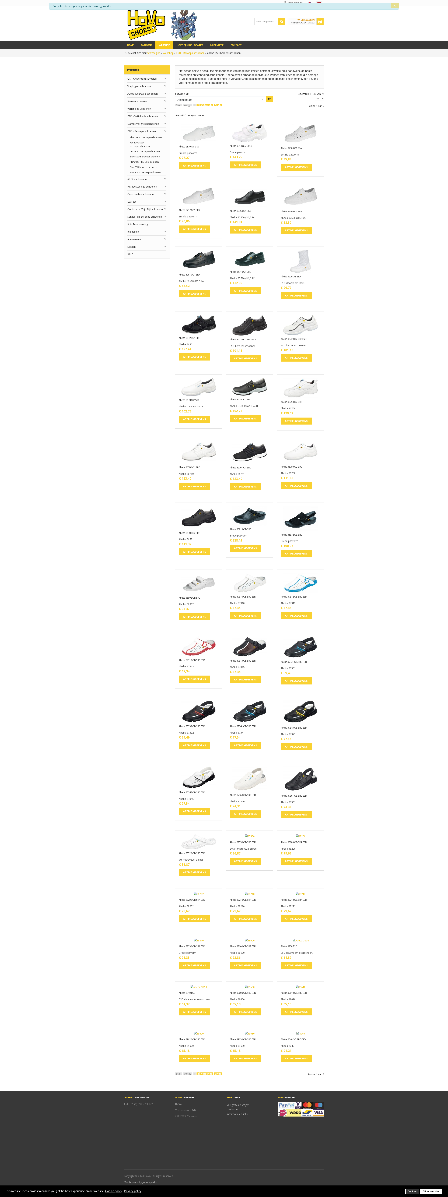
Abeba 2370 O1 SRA (189, 146)
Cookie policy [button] (113, 1191)
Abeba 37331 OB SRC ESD (294, 662)
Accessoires (134, 239)
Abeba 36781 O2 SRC (189, 533)
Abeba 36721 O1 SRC (189, 338)
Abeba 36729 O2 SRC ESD (293, 339)
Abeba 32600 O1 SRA (291, 211)
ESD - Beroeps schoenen (190, 53)
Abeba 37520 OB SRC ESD (192, 853)
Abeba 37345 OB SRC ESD (192, 792)
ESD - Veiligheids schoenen (142, 116)
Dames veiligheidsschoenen (143, 123)
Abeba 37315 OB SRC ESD (243, 660)
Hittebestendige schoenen (142, 186)
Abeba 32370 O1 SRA (189, 210)
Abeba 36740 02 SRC (189, 400)
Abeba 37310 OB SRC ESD (243, 596)
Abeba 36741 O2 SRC (240, 399)
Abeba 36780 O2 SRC (291, 466)
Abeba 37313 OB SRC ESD (192, 660)
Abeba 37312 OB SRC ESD (294, 596)
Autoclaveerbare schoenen (142, 93)
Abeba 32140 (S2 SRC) (240, 145)
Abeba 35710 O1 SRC (240, 271)
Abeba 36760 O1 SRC (189, 467)
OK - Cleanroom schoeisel (142, 78)
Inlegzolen (133, 231)
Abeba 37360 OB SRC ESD (243, 795)
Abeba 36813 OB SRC (240, 529)
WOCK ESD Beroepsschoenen (146, 172)
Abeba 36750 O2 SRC (291, 402)
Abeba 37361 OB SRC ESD (294, 795)
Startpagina (153, 53)
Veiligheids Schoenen (139, 108)
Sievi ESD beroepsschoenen (145, 156)
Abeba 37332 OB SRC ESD (192, 726)
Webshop (168, 53)
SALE (130, 254)
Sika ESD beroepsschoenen (144, 167)
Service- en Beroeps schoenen (144, 216)
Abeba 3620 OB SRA (291, 276)
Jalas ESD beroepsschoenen (145, 151)
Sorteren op (182, 93)
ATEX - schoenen (137, 179)
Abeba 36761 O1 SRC (240, 467)
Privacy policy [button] (132, 1191)
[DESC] (269, 99)
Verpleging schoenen (139, 86)
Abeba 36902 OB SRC (189, 597)
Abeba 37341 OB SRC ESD (243, 726)
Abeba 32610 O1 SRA (189, 274)
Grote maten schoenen (140, 194)
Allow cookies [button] (431, 1191)
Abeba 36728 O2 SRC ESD (242, 339)
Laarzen (131, 201)
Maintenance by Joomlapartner (141, 1182)
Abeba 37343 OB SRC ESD (294, 727)
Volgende (206, 105)
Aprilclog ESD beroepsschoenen (140, 144)
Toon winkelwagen (320, 21)
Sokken (131, 246)
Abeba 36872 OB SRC (291, 534)
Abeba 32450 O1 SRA (240, 211)
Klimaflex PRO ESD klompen (144, 161)
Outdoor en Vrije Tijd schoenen (145, 209)
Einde (218, 105)
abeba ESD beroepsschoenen (146, 137)
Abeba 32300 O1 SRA (291, 148)
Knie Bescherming (137, 224)
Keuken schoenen (137, 101)
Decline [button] (412, 1191)
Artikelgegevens (210, 140)
